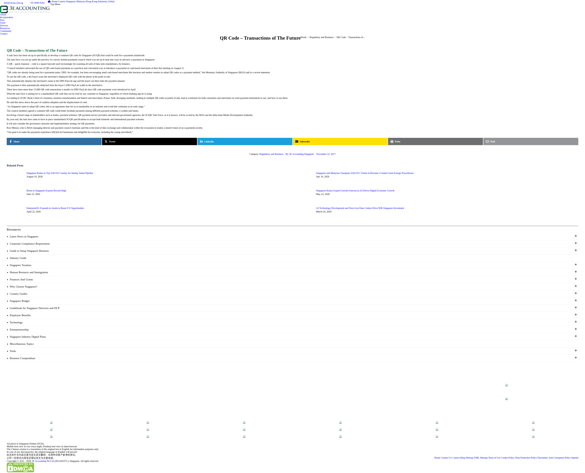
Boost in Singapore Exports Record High (46, 190)
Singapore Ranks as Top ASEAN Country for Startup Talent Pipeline (60, 173)
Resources (14, 229)
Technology (16, 322)
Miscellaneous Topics (22, 343)
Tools (13, 351)
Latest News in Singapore (24, 236)
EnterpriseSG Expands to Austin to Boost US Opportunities (55, 208)
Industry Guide (18, 257)
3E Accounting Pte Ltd (43, 461)
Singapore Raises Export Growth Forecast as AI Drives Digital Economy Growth (355, 190)
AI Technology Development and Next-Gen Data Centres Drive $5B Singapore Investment (360, 208)
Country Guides (18, 293)
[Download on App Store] (523, 390)
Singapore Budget (20, 300)
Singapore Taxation (20, 265)
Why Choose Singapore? (23, 286)
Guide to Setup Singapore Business (29, 250)
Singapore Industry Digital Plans (28, 336)
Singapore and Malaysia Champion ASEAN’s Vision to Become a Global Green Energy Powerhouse (365, 173)
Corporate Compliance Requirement (30, 243)
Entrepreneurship (19, 329)
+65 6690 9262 (37, 3)
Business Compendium (22, 358)
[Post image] (15, 179)
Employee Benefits (20, 315)
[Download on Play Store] (523, 403)
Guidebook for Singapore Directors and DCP (35, 308)
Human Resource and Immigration (29, 272)
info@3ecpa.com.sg (13, 3)
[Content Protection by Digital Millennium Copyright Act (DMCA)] (20, 471)
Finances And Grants (21, 279)
